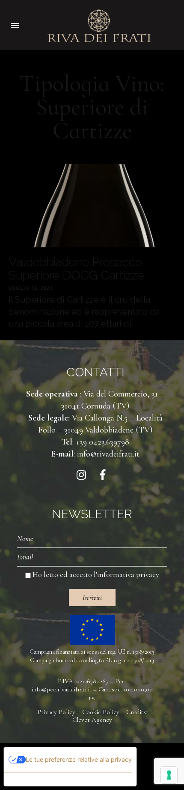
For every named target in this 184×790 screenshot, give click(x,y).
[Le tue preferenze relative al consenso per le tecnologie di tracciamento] (169, 775)
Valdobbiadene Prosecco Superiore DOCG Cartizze (76, 268)
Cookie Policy (100, 712)
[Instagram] (81, 475)
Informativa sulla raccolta (53, 779)
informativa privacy (128, 574)
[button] (15, 25)
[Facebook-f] (102, 475)
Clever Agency (92, 720)
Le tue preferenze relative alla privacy (79, 759)
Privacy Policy (56, 712)
